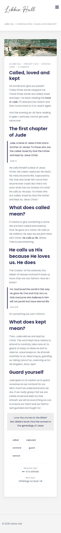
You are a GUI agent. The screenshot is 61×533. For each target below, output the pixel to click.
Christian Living (24, 24)
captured (31, 440)
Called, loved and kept (29, 75)
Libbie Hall (9, 24)
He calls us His (30, 237)
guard (32, 447)
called (15, 440)
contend (16, 447)
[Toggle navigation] (57, 7)
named (16, 455)
